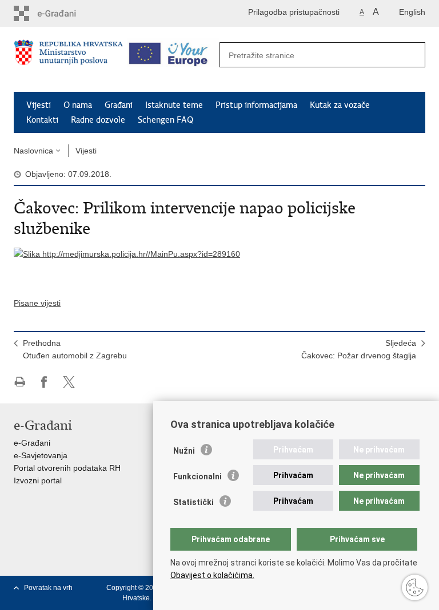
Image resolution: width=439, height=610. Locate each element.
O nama (77, 105)
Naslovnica (33, 150)
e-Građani (32, 442)
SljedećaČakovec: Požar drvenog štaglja (358, 349)
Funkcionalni (197, 476)
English (412, 12)
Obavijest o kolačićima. (212, 575)
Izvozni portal (38, 480)
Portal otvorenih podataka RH (67, 467)
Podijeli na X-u (69, 382)
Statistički (193, 502)
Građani (119, 105)
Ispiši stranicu (20, 382)
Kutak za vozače (340, 105)
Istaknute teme (174, 105)
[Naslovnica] (68, 59)
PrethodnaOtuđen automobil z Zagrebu (75, 349)
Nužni (184, 450)
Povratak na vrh (48, 588)
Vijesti (38, 105)
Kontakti (42, 120)
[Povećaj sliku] (127, 253)
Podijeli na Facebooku (44, 382)
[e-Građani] (62, 13)
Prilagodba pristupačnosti (294, 12)
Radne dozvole (98, 120)
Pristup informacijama (256, 105)
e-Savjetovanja (40, 455)
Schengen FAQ (165, 120)
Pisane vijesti (37, 303)
